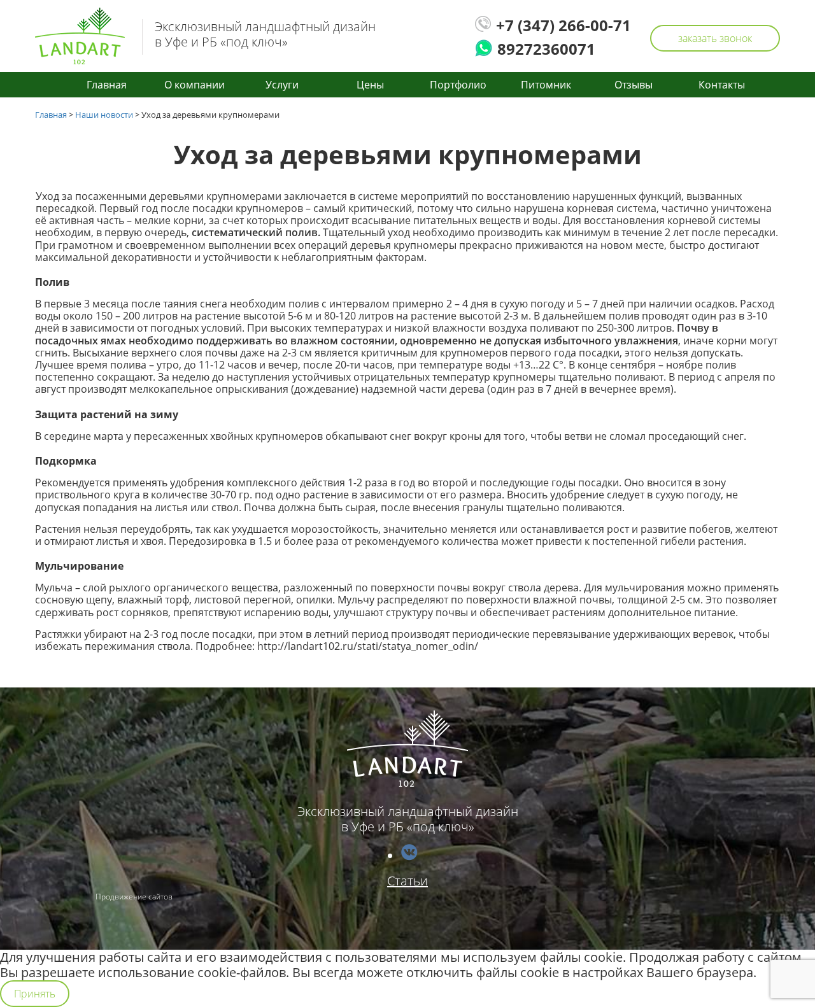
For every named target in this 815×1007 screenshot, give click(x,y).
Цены (370, 85)
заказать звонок (715, 38)
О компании (194, 85)
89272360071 (546, 49)
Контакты (721, 85)
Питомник (546, 85)
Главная (107, 85)
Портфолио (458, 85)
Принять (34, 994)
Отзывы (633, 85)
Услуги (282, 85)
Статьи (407, 880)
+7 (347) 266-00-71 (563, 25)
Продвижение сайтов (134, 896)
